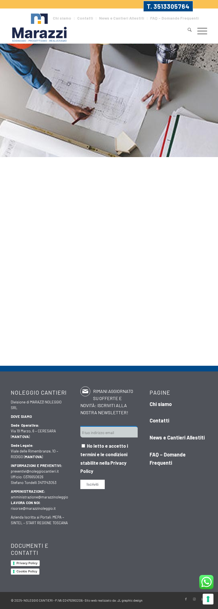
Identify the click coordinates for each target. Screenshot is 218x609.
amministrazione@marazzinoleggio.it (41, 497)
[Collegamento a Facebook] (186, 599)
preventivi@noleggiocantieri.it (35, 471)
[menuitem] (62, 18)
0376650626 (33, 477)
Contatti (85, 18)
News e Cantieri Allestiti (121, 18)
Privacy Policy (26, 563)
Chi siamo (62, 18)
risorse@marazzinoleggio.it (33, 508)
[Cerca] (187, 30)
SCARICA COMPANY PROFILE (122, 349)
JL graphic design (130, 600)
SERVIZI (164, 315)
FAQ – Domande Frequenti (174, 18)
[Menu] (199, 30)
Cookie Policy (26, 571)
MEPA (57, 517)
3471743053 (47, 482)
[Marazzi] (40, 28)
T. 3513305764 (168, 6)
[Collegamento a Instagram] (194, 599)
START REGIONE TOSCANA (47, 523)
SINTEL (16, 523)
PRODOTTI (122, 315)
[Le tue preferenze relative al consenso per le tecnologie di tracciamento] (208, 599)
